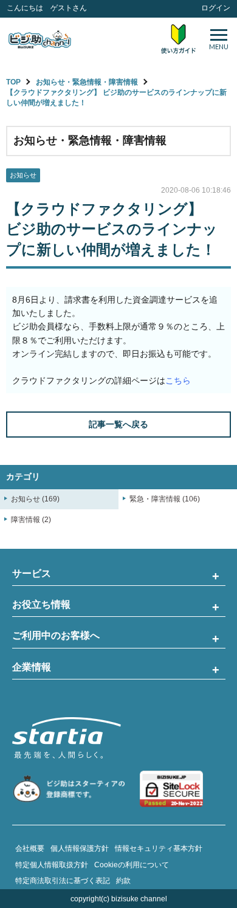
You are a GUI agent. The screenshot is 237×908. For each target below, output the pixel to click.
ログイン (215, 8)
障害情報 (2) (31, 519)
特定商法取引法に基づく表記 (62, 880)
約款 (123, 880)
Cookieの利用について (131, 865)
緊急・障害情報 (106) (164, 499)
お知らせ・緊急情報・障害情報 (87, 82)
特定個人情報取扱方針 (51, 865)
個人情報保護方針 (79, 848)
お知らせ (23, 175)
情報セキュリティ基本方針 (158, 848)
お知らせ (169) (35, 499)
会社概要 (29, 848)
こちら (178, 380)
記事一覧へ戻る (118, 424)
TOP (13, 82)
